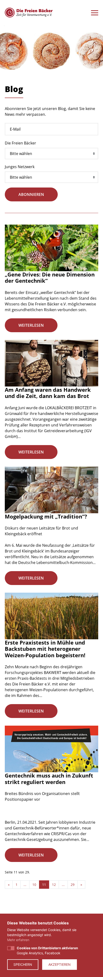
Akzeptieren (59, 964)
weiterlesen (31, 325)
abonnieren (31, 194)
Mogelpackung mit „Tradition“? (46, 516)
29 (72, 884)
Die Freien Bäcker (20, 143)
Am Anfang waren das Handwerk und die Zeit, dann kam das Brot (48, 392)
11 (44, 884)
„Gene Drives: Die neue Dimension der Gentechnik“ (50, 277)
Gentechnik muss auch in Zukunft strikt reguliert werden (49, 778)
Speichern (22, 964)
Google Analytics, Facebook (47, 950)
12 (54, 884)
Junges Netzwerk (19, 166)
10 (34, 884)
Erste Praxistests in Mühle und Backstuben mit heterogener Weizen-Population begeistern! (45, 649)
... (24, 884)
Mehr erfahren (18, 940)
